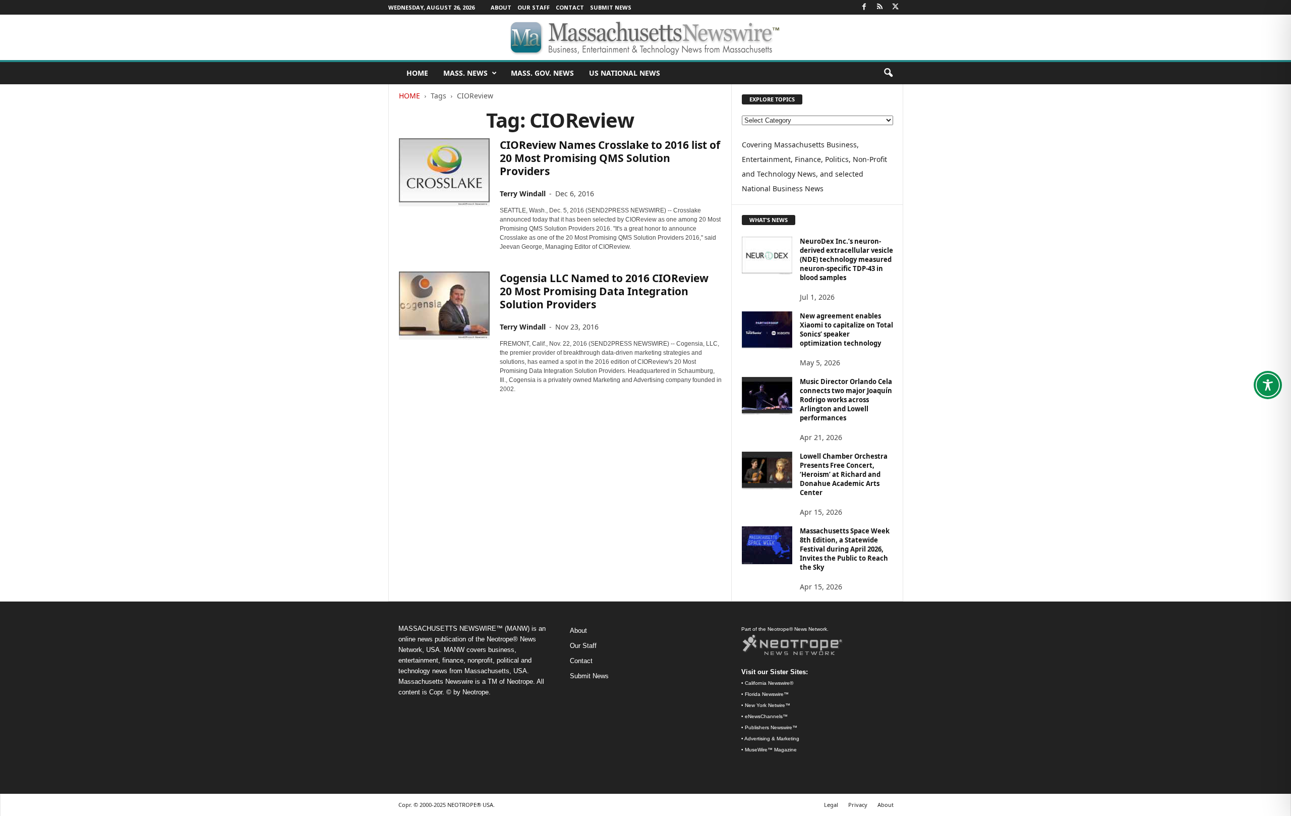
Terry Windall (523, 193)
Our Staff (533, 7)
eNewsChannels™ (766, 716)
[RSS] (880, 7)
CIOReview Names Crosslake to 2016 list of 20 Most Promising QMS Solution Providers (610, 158)
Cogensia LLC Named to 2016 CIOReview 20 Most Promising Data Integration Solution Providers (604, 291)
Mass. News (465, 73)
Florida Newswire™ (767, 694)
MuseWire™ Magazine (771, 749)
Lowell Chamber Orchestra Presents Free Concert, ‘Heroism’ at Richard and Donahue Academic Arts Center (844, 474)
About (501, 7)
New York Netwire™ (767, 705)
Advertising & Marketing (771, 738)
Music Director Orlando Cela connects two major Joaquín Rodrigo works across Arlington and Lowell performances (846, 399)
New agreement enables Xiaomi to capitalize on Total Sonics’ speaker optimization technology (846, 329)
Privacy (857, 804)
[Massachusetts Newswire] (645, 37)
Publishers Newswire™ (771, 727)
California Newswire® (769, 683)
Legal (831, 804)
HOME (417, 73)
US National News (624, 73)
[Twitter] (896, 7)
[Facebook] (864, 7)
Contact (570, 7)
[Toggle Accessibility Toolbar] (1268, 385)
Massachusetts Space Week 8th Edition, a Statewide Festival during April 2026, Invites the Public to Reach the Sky (845, 549)
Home (409, 95)
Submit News (610, 7)
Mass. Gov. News (542, 73)
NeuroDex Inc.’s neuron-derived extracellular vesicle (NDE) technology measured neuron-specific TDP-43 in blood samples (846, 259)
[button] (888, 73)
